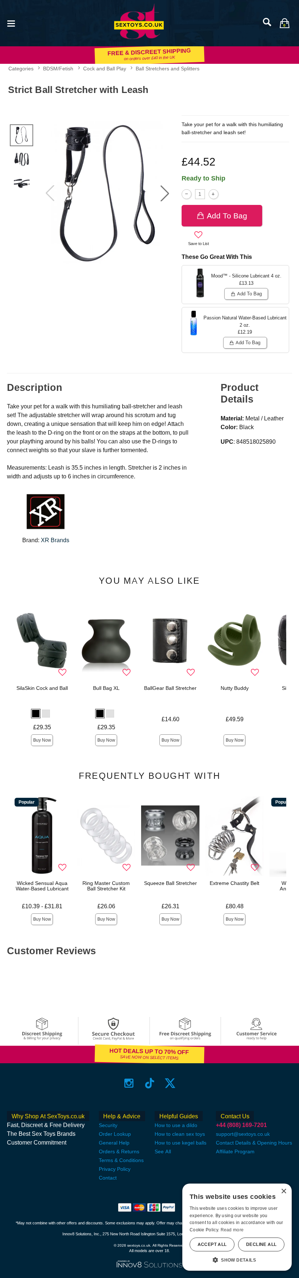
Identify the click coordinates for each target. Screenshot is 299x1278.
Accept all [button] (212, 1244)
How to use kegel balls (180, 1142)
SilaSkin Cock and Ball (42, 688)
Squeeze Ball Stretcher (170, 883)
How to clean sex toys (180, 1134)
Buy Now (42, 740)
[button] (11, 23)
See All (163, 1151)
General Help (114, 1142)
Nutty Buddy (235, 688)
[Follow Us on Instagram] (129, 1083)
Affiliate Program (235, 1151)
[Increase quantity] (213, 194)
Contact (108, 1177)
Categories (21, 68)
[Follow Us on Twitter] (170, 1083)
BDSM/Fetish (58, 68)
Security (108, 1125)
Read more (232, 1229)
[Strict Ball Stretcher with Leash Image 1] (107, 193)
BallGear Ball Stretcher (170, 688)
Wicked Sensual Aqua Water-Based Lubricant (42, 886)
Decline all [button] (261, 1244)
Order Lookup (115, 1134)
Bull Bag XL (106, 688)
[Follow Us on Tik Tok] (149, 1083)
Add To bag (227, 215)
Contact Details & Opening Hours (254, 1142)
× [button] (283, 1191)
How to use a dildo (176, 1125)
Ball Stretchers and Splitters (167, 68)
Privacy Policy (115, 1169)
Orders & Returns (119, 1151)
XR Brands (55, 540)
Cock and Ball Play (104, 68)
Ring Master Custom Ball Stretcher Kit (106, 886)
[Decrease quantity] (186, 194)
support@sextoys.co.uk (243, 1134)
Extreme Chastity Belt (234, 883)
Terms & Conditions (121, 1160)
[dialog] (237, 1227)
